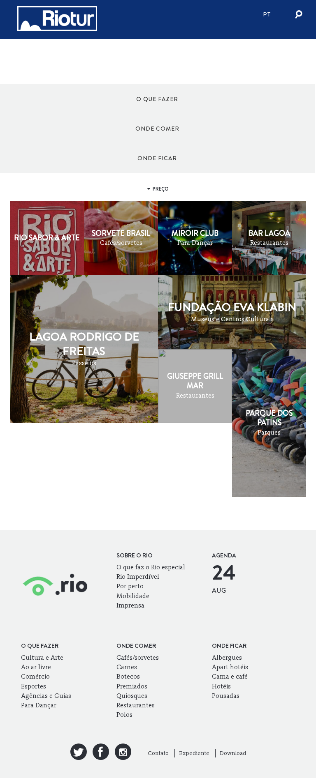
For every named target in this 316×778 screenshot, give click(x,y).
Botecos (128, 676)
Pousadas (225, 696)
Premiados (131, 686)
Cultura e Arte (42, 657)
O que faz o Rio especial (150, 567)
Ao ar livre (36, 667)
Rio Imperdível (137, 576)
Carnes (126, 667)
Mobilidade (132, 596)
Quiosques (131, 696)
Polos (124, 714)
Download (233, 753)
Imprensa (130, 605)
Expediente (194, 753)
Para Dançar (38, 705)
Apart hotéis (230, 667)
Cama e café (230, 676)
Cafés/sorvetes (137, 657)
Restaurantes (135, 705)
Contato (158, 753)
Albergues (227, 657)
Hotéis (221, 686)
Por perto (130, 586)
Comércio (35, 676)
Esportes (33, 686)
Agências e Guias (46, 696)
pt (267, 14)
